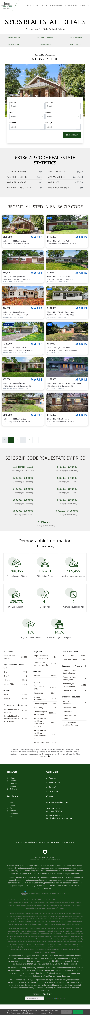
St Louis (12, 778)
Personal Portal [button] (56, 6)
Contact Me (53, 787)
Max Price (49, 102)
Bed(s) (11, 112)
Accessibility (30, 842)
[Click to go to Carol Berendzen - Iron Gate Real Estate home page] (7, 5)
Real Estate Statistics (45, 38)
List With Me (53, 791)
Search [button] (35, 6)
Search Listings (54, 782)
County (12, 805)
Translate (61, 998)
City (11, 808)
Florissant (13, 789)
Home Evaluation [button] (71, 6)
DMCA (40, 842)
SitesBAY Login (68, 842)
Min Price (12, 102)
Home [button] (29, 6)
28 (29, 440)
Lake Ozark (14, 783)
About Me (52, 778)
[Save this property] (41, 218)
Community (14, 813)
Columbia (13, 781)
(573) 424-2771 (59, 815)
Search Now (72, 135)
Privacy (19, 842)
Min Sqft (12, 123)
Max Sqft (48, 123)
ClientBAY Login (52, 842)
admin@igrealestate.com (62, 818)
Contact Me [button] (84, 6)
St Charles (13, 786)
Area (11, 816)
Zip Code (13, 811)
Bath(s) (48, 112)
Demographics (45, 44)
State (11, 802)
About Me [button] (44, 6)
